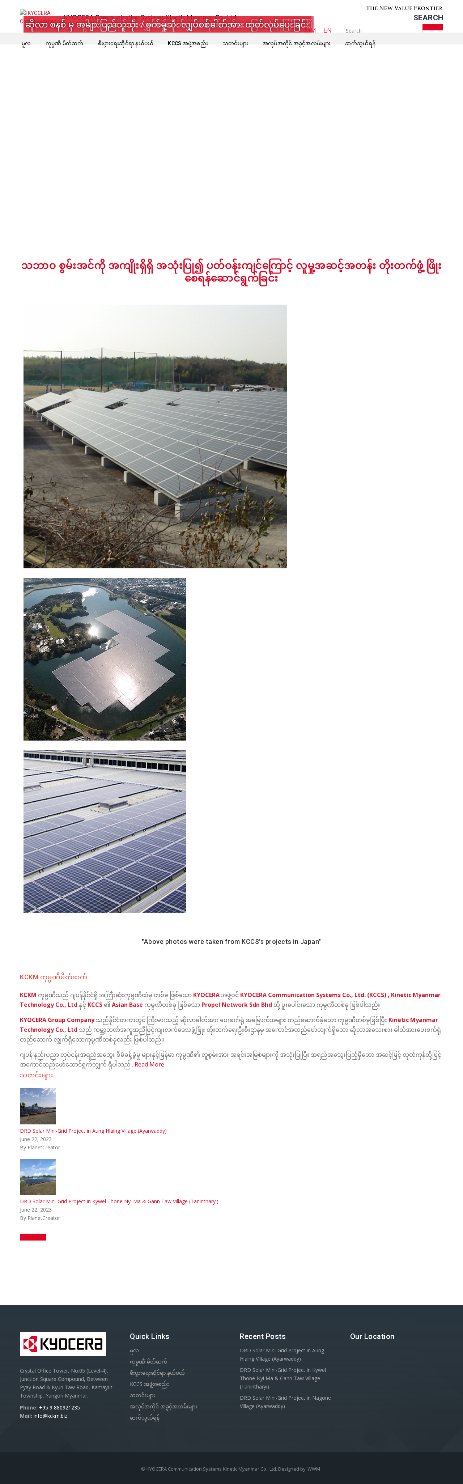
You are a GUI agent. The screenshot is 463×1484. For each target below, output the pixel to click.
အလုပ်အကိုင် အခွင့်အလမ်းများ (297, 43)
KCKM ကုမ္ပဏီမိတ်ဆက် (53, 977)
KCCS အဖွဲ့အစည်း (188, 43)
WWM (313, 1469)
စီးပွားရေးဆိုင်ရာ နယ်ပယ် (126, 43)
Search (428, 18)
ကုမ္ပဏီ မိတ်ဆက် (65, 43)
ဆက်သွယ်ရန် (360, 43)
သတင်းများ (235, 43)
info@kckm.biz (50, 1415)
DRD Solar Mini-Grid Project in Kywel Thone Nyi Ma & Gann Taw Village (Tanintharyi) (119, 1201)
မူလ (26, 43)
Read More (149, 1064)
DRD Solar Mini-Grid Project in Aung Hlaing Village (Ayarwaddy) (93, 1130)
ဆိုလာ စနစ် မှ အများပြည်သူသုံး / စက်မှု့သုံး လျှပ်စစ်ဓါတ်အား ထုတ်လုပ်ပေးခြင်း (167, 24)
